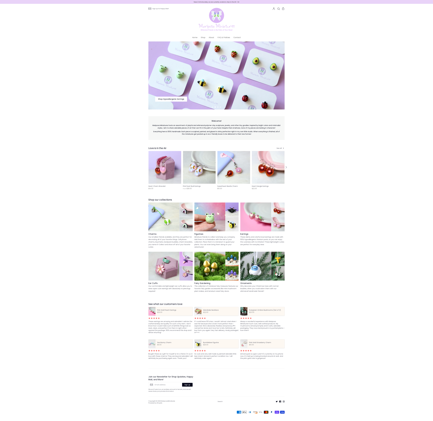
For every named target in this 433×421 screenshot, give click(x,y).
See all (279, 148)
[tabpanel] (216, 75)
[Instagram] (283, 401)
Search (220, 401)
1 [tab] (212, 107)
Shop (203, 37)
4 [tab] (220, 107)
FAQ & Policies (224, 37)
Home (194, 37)
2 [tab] (215, 107)
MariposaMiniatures (168, 401)
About (211, 37)
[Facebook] (279, 401)
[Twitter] (276, 401)
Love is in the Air (157, 148)
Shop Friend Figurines (167, 99)
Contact (237, 37)
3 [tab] (217, 107)
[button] (146, 167)
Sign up (187, 384)
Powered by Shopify (155, 403)
